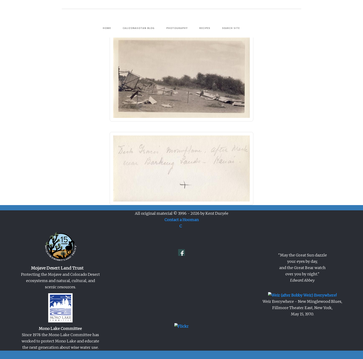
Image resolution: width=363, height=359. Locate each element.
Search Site (231, 28)
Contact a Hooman (181, 219)
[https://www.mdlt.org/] (60, 246)
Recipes (204, 28)
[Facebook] (181, 252)
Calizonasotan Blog (139, 28)
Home (107, 28)
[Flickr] (181, 326)
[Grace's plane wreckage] (181, 77)
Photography (177, 28)
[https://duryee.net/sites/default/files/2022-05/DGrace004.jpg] (181, 168)
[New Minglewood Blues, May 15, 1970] (302, 295)
